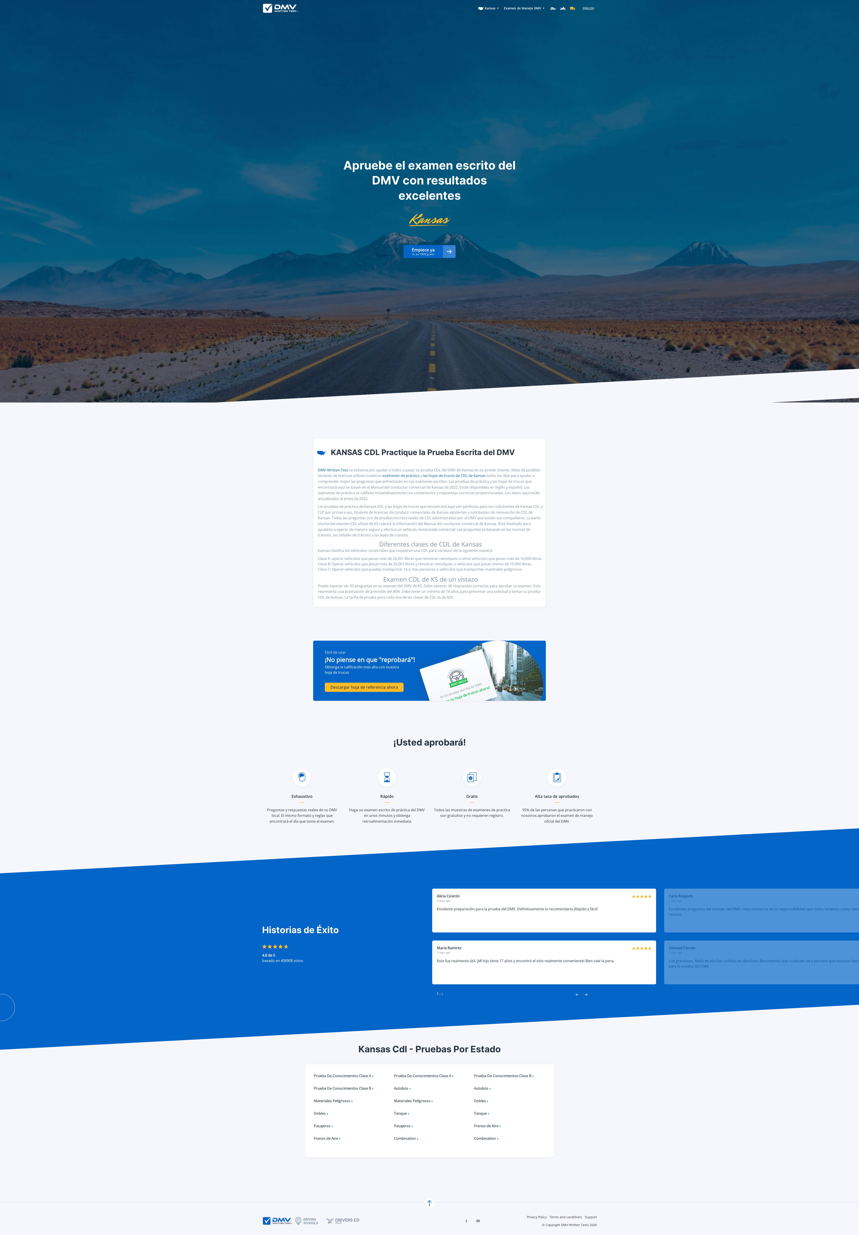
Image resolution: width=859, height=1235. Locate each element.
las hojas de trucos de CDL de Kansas (454, 475)
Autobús (401, 1088)
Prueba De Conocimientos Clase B (502, 1075)
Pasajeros (322, 1125)
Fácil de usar (335, 652)
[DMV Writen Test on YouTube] (478, 1221)
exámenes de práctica (401, 475)
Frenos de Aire (486, 1125)
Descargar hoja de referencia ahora (364, 687)
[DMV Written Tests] (429, 1203)
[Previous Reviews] (577, 994)
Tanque (400, 1113)
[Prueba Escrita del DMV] (280, 8)
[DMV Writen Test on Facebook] (466, 1221)
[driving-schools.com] (310, 1221)
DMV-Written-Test (333, 470)
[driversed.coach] (346, 1221)
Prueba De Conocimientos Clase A (342, 1075)
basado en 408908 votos (282, 960)
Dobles (480, 1100)
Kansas (490, 8)
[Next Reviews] (586, 994)
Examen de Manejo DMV (522, 8)
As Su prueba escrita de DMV (460, 690)
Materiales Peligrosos (332, 1100)
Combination (405, 1138)
